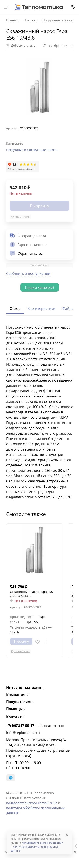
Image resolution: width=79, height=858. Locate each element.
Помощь (14, 709)
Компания (15, 694)
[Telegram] (10, 777)
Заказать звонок (52, 726)
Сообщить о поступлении (28, 273)
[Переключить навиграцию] (6, 7)
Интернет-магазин (23, 687)
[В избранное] (37, 642)
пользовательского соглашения (31, 803)
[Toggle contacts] (73, 7)
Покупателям (18, 701)
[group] (39, 86)
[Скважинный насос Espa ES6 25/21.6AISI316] (34, 552)
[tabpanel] (39, 412)
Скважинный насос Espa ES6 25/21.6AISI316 (31, 594)
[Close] (67, 835)
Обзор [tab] (15, 308)
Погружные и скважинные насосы (32, 150)
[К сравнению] (46, 642)
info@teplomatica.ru (23, 732)
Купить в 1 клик (20, 216)
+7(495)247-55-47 (20, 725)
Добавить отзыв (23, 45)
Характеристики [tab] (41, 308)
